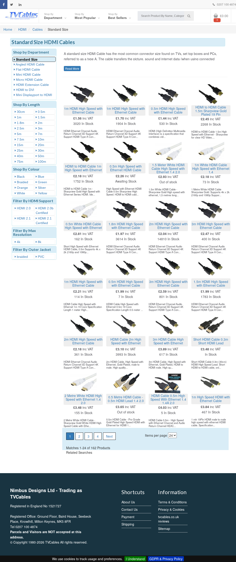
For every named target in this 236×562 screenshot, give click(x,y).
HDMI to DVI (24, 90)
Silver (41, 187)
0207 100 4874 (226, 4)
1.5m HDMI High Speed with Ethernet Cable (211, 283)
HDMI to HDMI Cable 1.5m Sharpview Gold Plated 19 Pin (211, 111)
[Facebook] (3, 4)
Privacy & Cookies (171, 509)
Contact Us (129, 509)
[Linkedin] (20, 4)
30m (40, 150)
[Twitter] (11, 4)
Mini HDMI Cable (28, 74)
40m (19, 156)
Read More (72, 68)
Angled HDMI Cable (29, 64)
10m (40, 139)
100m (41, 161)
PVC (40, 256)
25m (19, 150)
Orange (22, 187)
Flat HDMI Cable (27, 69)
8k (39, 242)
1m (18, 117)
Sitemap (164, 528)
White (20, 193)
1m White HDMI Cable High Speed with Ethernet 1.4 (210, 168)
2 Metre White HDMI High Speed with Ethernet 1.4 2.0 (83, 399)
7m (39, 134)
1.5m (41, 117)
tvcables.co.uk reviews (168, 518)
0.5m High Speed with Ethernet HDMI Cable (126, 168)
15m (19, 145)
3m (39, 128)
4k (18, 242)
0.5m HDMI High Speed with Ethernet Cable (168, 110)
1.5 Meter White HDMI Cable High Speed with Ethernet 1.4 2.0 (168, 168)
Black (20, 176)
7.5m (20, 139)
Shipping (127, 524)
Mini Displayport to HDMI (33, 95)
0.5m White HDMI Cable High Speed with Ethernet (83, 226)
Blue (40, 176)
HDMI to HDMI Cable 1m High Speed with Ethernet (83, 168)
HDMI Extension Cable (32, 85)
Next (109, 436)
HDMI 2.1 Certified (44, 220)
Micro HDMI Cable (29, 79)
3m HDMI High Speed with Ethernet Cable (211, 226)
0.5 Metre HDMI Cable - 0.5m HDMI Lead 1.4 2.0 (126, 399)
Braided (22, 182)
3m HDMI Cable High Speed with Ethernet (168, 341)
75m (19, 161)
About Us (128, 502)
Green (42, 182)
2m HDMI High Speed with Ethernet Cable (168, 226)
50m (40, 156)
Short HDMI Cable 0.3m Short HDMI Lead (210, 341)
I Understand (135, 558)
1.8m (20, 123)
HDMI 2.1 (23, 218)
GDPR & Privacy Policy (166, 558)
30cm (20, 112)
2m (39, 123)
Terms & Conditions (172, 502)
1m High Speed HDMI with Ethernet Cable (211, 399)
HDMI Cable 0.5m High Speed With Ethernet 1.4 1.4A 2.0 (168, 399)
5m (18, 134)
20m (40, 145)
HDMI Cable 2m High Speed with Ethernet (125, 341)
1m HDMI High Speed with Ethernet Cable (83, 110)
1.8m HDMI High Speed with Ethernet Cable (126, 226)
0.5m (41, 112)
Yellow (42, 193)
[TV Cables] (21, 15)
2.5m (20, 128)
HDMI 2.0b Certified (44, 210)
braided (22, 256)
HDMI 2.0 (23, 208)
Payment (127, 516)
